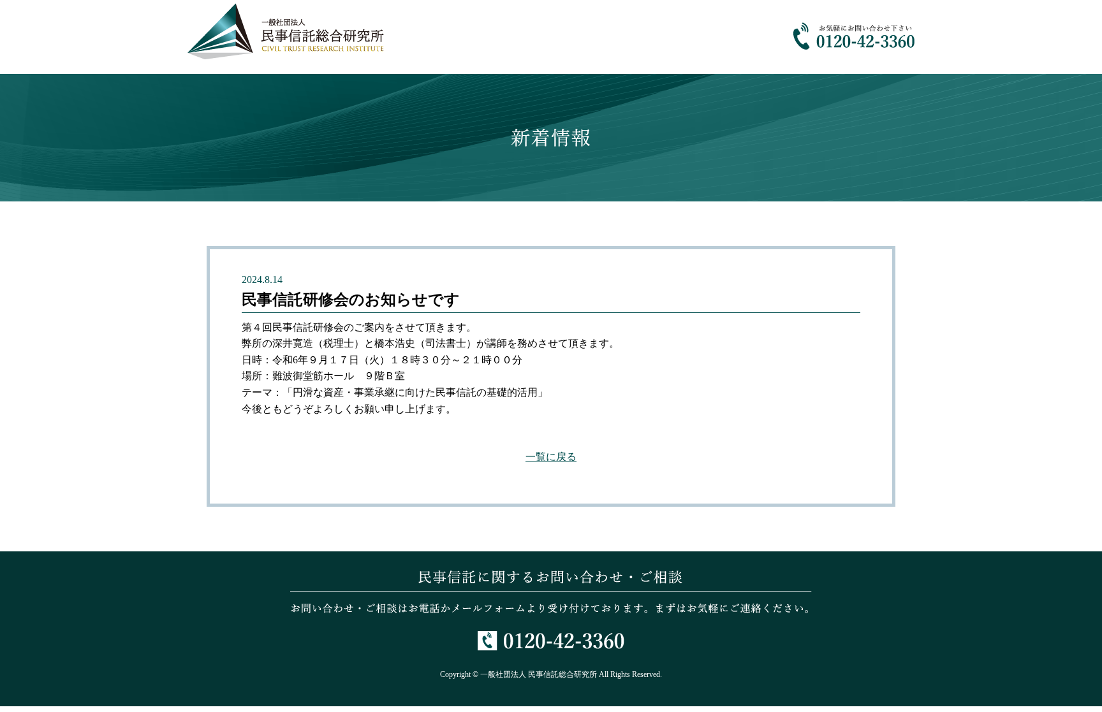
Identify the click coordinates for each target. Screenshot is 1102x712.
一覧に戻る (551, 456)
